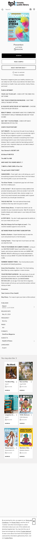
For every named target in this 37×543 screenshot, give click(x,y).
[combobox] (15, 9)
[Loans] (30, 10)
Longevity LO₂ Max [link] (10, 415)
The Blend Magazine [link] (10, 382)
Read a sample (18, 62)
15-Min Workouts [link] (25, 415)
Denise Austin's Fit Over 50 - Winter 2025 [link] (10, 448)
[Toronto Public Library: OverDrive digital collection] (18, 3)
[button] (19, 55)
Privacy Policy (16, 522)
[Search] (2, 9)
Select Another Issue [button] (18, 68)
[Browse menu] (34, 9)
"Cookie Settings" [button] (26, 531)
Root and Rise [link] (24, 382)
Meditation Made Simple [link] (25, 448)
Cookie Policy (8, 538)
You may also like (8, 358)
